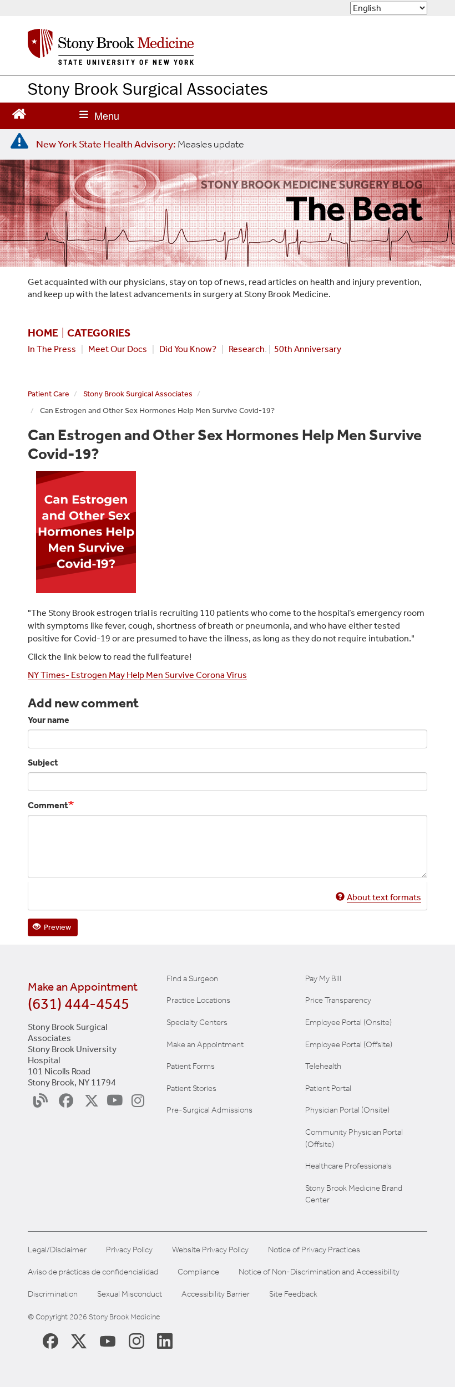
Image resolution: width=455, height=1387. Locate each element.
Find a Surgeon (192, 978)
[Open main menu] (99, 115)
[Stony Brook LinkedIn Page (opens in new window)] (164, 1340)
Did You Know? (187, 349)
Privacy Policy (129, 1250)
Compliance (198, 1272)
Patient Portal (328, 1088)
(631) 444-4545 (78, 1004)
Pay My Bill (323, 978)
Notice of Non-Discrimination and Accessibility (319, 1272)
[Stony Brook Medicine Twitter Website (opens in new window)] (107, 1340)
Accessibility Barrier (215, 1294)
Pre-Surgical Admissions (209, 1110)
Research (247, 349)
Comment (48, 805)
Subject (43, 762)
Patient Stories (191, 1088)
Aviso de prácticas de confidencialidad (93, 1272)
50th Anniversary (307, 349)
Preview (56, 927)
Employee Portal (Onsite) (348, 1022)
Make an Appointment (205, 1044)
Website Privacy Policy (210, 1250)
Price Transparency (338, 1000)
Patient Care (48, 394)
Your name (48, 720)
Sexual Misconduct (129, 1294)
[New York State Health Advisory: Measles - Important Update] (19, 141)
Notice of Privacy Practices (314, 1250)
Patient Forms (190, 1066)
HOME (43, 333)
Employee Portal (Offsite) (348, 1044)
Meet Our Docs (117, 349)
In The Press (52, 349)
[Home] (111, 49)
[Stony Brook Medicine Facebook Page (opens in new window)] (50, 1340)
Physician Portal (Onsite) (347, 1110)
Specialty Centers (197, 1022)
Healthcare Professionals (348, 1166)
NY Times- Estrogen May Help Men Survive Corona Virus (137, 675)
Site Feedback (293, 1294)
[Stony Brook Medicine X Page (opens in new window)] (78, 1340)
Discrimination (53, 1294)
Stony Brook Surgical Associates (148, 88)
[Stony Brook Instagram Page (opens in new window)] (136, 1340)
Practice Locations (198, 1000)
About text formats (384, 897)
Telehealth (323, 1066)
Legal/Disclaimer (57, 1250)
